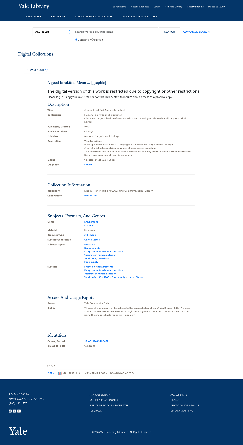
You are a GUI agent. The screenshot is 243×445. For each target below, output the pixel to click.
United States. (92, 239)
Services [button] (57, 16)
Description (84, 39)
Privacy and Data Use (184, 405)
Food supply (91, 262)
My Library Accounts (104, 400)
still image (90, 235)
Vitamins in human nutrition (100, 255)
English (88, 164)
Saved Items (119, 6)
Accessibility (178, 394)
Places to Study (216, 6)
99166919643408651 (96, 341)
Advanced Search (196, 31)
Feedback (96, 410)
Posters (88, 225)
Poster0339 (91, 195)
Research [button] (32, 16)
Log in (157, 6)
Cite (49, 373)
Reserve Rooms (195, 6)
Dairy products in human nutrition (103, 251)
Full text (98, 39)
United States (135, 277)
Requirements (92, 248)
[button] (169, 32)
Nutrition (89, 244)
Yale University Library (33, 6)
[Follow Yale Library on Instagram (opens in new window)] (14, 411)
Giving (174, 400)
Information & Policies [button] (138, 16)
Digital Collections (35, 54)
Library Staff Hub (181, 410)
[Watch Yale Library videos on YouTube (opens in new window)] (19, 411)
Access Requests (140, 6)
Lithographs (91, 221)
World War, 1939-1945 (96, 258)
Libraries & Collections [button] (92, 16)
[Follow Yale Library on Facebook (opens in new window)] (10, 411)
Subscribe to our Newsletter (109, 405)
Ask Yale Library (173, 6)
